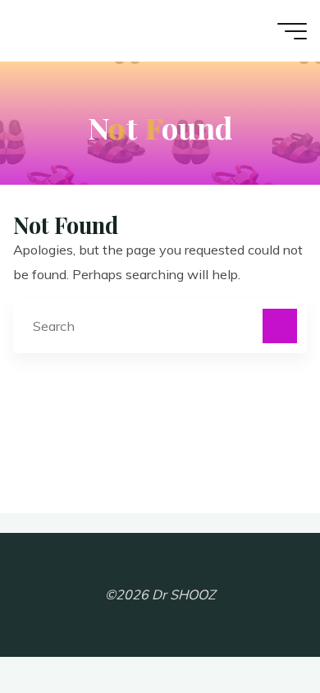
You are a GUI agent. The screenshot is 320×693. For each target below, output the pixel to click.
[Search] (280, 326)
